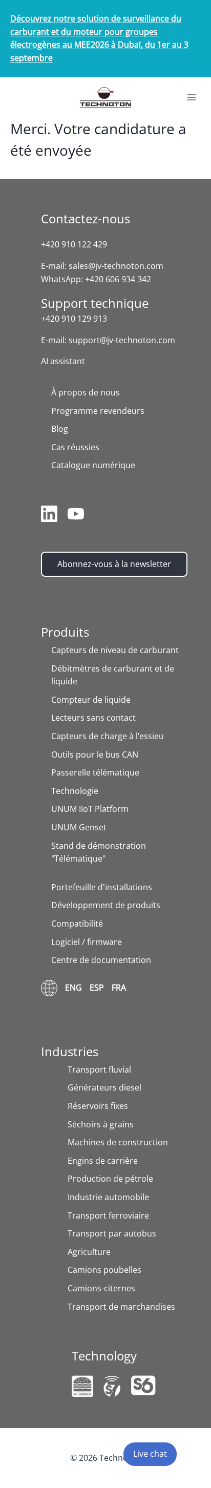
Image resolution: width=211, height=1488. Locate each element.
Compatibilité (77, 923)
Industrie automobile (108, 1197)
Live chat (150, 1453)
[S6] (143, 1385)
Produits (65, 631)
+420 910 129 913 (74, 318)
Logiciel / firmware (86, 942)
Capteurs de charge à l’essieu (107, 736)
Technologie (74, 791)
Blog (59, 428)
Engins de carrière (103, 1160)
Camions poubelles (104, 1269)
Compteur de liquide (91, 699)
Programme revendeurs (97, 410)
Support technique (95, 303)
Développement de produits (105, 905)
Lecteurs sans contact (93, 717)
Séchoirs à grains (101, 1124)
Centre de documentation (101, 960)
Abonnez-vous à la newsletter (114, 564)
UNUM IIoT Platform (90, 808)
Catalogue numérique (93, 465)
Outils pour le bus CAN (94, 754)
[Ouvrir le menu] (191, 98)
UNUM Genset (79, 827)
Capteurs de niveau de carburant (115, 650)
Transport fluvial (99, 1069)
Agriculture (89, 1252)
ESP (97, 987)
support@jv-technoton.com (122, 340)
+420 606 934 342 (118, 279)
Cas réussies (75, 447)
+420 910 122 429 (74, 244)
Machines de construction (118, 1142)
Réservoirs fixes (98, 1106)
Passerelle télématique (95, 772)
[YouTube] (76, 516)
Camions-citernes (101, 1288)
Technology (104, 1355)
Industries (69, 1051)
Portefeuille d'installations (101, 887)
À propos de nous (85, 392)
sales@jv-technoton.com (116, 265)
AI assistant (63, 361)
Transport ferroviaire (108, 1215)
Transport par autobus (112, 1233)
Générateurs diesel (104, 1087)
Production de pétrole (110, 1178)
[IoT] (82, 1386)
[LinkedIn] (49, 516)
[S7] (112, 1386)
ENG (73, 987)
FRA (119, 987)
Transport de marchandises (121, 1306)
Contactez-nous (85, 218)
